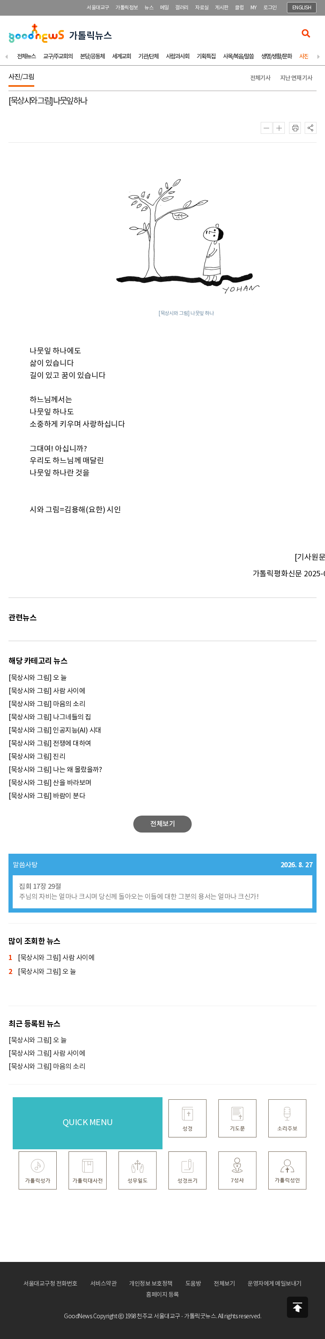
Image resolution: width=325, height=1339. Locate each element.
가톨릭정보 (127, 8)
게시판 (222, 8)
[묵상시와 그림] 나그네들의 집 (49, 717)
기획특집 (206, 56)
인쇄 (295, 128)
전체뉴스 (26, 56)
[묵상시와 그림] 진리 (36, 757)
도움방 (193, 1284)
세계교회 (121, 56)
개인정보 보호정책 (151, 1284)
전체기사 (260, 78)
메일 (164, 8)
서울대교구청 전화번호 (50, 1284)
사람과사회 (177, 56)
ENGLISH (301, 8)
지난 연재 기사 (296, 78)
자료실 (202, 8)
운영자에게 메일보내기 (275, 1284)
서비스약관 (103, 1284)
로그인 (270, 8)
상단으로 (297, 1307)
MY (254, 8)
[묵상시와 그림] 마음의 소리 (46, 704)
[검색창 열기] (306, 33)
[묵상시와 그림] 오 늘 (37, 678)
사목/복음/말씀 (238, 56)
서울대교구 (98, 8)
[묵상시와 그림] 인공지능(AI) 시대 (55, 730)
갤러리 (182, 8)
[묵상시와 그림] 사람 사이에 (46, 691)
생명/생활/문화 (276, 56)
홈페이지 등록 (162, 1295)
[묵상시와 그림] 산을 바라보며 (49, 783)
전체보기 (224, 1284)
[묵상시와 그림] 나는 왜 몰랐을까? (55, 770)
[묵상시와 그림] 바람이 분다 (46, 796)
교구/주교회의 (57, 56)
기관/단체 (148, 56)
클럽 (239, 8)
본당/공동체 (92, 56)
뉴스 (148, 8)
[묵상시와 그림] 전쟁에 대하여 (49, 743)
